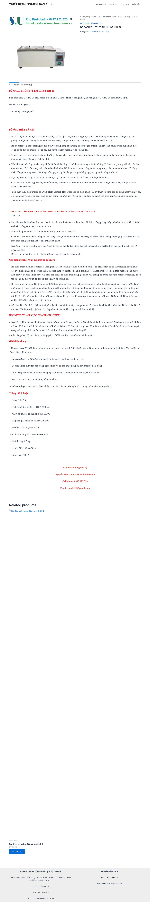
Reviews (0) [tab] (26, 85)
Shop (88, 17)
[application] (105, 4)
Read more (16, 852)
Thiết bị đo (99, 4)
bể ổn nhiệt (96, 17)
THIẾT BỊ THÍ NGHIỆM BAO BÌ (28, 4)
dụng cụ (123, 4)
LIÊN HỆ (135, 4)
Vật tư (111, 4)
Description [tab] (14, 85)
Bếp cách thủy (107, 17)
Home (82, 17)
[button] (71, 19)
